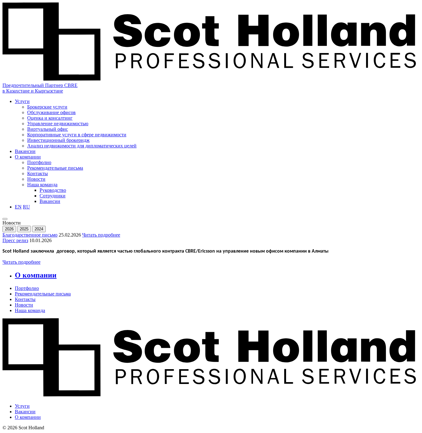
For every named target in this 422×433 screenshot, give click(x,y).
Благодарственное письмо (29, 234)
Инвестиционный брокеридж (58, 140)
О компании (28, 156)
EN (18, 206)
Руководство (53, 190)
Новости (36, 179)
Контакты (37, 173)
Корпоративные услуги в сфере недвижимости (76, 134)
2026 (9, 229)
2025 (24, 229)
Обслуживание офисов (51, 112)
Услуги (22, 101)
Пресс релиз (15, 240)
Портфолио (39, 162)
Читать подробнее (101, 234)
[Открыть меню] (4, 219)
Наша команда (42, 184)
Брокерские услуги (47, 106)
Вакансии (25, 151)
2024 (39, 229)
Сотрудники (52, 195)
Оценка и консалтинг (50, 118)
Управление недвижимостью (57, 123)
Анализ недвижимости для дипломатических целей (82, 145)
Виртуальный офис (47, 129)
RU (26, 206)
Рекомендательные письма (55, 168)
